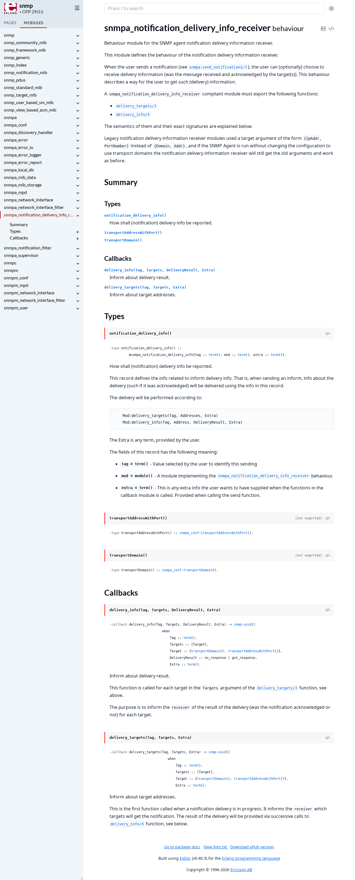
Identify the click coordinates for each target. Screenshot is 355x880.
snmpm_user (16, 307)
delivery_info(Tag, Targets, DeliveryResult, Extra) (159, 270)
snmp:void (242, 624)
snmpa (10, 117)
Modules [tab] (33, 22)
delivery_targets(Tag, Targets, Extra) (145, 287)
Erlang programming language (251, 858)
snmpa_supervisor (21, 255)
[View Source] (331, 25)
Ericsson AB (241, 869)
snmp (26, 5)
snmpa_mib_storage (23, 184)
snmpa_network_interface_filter (34, 207)
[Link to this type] (99, 334)
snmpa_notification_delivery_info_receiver (39, 214)
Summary (19, 224)
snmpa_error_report (23, 162)
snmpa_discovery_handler (28, 132)
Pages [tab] (10, 22)
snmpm (11, 270)
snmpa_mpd (15, 192)
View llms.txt (216, 846)
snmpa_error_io (18, 147)
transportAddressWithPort (251, 651)
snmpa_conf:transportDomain (187, 570)
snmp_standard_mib (23, 87)
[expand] (77, 36)
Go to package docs (182, 847)
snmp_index (15, 64)
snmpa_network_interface (28, 199)
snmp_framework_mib (25, 49)
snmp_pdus (15, 79)
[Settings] (331, 8)
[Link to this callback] (99, 610)
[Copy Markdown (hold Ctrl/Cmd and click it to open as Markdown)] (323, 25)
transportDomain (205, 651)
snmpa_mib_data (20, 177)
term (212, 355)
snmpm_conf (16, 277)
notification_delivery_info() (135, 215)
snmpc (10, 262)
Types (15, 231)
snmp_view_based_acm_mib (30, 109)
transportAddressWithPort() (133, 233)
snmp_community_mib (25, 42)
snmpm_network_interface (29, 292)
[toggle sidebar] (76, 8)
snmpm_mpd (16, 285)
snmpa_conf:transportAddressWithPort (213, 533)
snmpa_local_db (19, 169)
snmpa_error (16, 139)
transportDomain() (123, 240)
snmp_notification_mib (25, 72)
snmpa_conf (15, 124)
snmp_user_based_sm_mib (29, 102)
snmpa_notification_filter (27, 247)
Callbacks (19, 237)
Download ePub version (252, 846)
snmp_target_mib (20, 94)
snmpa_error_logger (23, 154)
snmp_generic (17, 57)
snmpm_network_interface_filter (34, 300)
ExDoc (185, 858)
